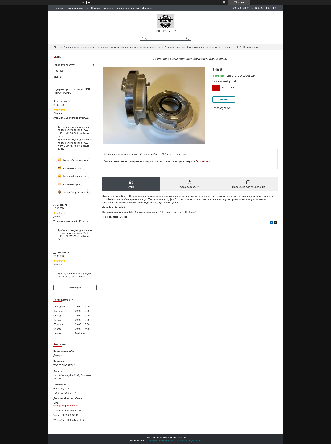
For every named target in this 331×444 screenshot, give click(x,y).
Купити (224, 100)
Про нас (95, 8)
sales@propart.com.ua (65, 405)
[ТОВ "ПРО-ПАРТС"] (165, 21)
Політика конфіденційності (188, 441)
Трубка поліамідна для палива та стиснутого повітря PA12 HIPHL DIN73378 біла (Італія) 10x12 (75, 144)
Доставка (147, 8)
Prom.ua (182, 437)
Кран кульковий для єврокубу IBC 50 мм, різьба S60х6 (74, 275)
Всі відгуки (75, 287)
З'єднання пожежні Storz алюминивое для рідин (191, 47)
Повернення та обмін (128, 8)
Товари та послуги (75, 8)
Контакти (108, 8)
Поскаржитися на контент (161, 441)
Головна (58, 8)
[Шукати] (187, 38)
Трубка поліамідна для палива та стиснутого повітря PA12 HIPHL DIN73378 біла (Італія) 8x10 (75, 131)
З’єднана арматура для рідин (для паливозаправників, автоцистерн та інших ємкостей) (112, 47)
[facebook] (271, 223)
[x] (275, 223)
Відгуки (57, 76)
